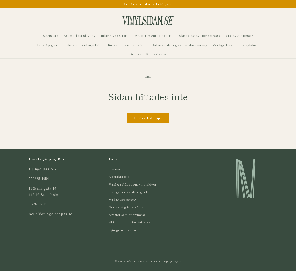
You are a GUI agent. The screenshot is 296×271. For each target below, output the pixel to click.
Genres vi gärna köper (126, 207)
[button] (96, 35)
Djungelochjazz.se (123, 230)
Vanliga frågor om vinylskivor (132, 184)
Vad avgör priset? (122, 199)
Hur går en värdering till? (129, 192)
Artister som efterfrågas (127, 214)
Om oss (114, 169)
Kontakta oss (119, 176)
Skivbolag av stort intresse (129, 222)
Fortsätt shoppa (148, 117)
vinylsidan (130, 261)
